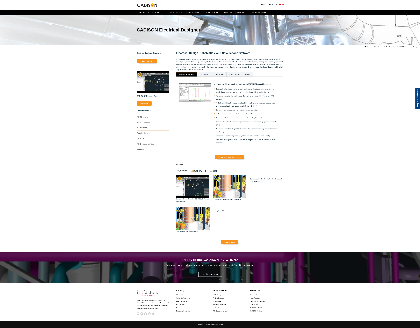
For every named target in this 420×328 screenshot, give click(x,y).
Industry (228, 13)
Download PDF (147, 61)
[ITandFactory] (148, 293)
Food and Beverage (183, 311)
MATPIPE (140, 139)
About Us (241, 13)
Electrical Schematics (186, 74)
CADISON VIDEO (256, 308)
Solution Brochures (256, 295)
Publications (212, 13)
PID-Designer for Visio (145, 144)
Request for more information (229, 157)
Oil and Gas (180, 304)
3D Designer (142, 128)
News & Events (195, 13)
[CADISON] (148, 5)
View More (144, 103)
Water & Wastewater (183, 298)
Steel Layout (141, 149)
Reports (247, 74)
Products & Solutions (149, 13)
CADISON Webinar (256, 311)
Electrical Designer (144, 133)
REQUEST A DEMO (258, 13)
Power (178, 308)
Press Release (255, 298)
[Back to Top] (414, 310)
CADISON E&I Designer (194, 69)
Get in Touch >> (210, 274)
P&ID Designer (142, 117)
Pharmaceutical (181, 301)
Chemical (179, 295)
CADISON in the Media (257, 301)
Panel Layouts (234, 74)
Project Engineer (143, 122)
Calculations (204, 74)
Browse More (229, 242)
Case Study (254, 304)
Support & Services (174, 13)
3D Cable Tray (218, 74)
